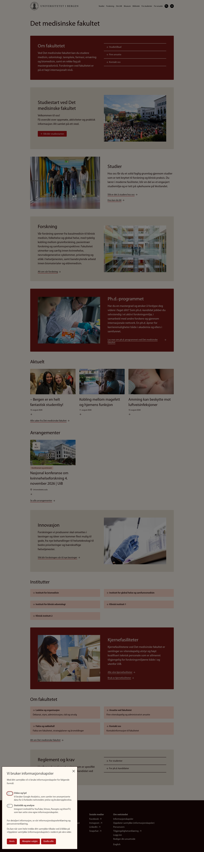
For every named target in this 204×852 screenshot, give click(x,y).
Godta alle (48, 841)
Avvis (12, 841)
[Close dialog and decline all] (73, 769)
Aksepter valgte (30, 841)
